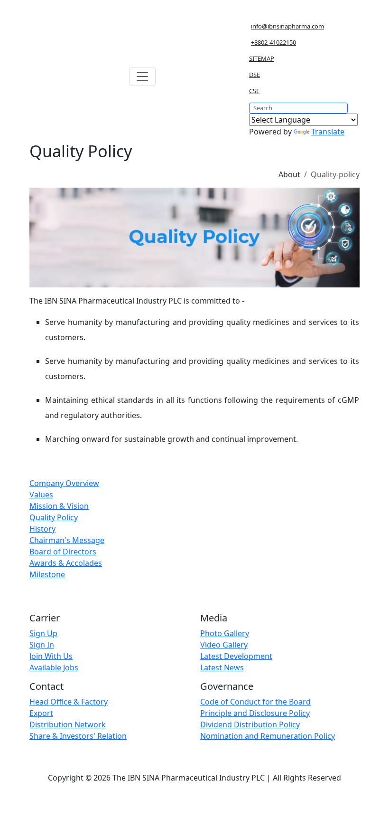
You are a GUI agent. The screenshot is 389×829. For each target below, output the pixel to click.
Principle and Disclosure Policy (255, 713)
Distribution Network (67, 724)
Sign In (41, 644)
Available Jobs (53, 667)
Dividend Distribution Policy (250, 724)
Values (41, 494)
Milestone (47, 574)
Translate (327, 131)
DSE (254, 74)
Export (41, 713)
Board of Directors (62, 551)
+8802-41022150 (273, 42)
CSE (254, 90)
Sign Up (43, 633)
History (42, 529)
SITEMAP (261, 58)
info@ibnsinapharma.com (287, 26)
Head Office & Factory (68, 701)
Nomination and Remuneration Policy (267, 736)
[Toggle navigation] (142, 76)
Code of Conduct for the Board (255, 701)
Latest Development (236, 656)
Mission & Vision (59, 506)
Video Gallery (224, 644)
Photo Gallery (224, 633)
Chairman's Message (66, 540)
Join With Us (51, 656)
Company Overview (64, 483)
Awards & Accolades (65, 563)
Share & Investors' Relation (78, 736)
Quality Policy (53, 517)
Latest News (222, 667)
